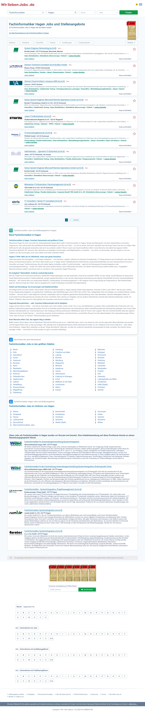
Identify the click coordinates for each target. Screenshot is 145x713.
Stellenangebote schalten (16, 694)
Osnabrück (102, 382)
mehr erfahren (29, 59)
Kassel (58, 390)
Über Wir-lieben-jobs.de (63, 694)
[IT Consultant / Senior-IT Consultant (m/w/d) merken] (134, 202)
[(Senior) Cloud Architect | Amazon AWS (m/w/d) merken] (134, 82)
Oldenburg (17, 392)
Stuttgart (101, 352)
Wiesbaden (102, 368)
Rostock (16, 374)
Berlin (15, 350)
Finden (128, 12)
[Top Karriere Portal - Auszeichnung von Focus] (72, 573)
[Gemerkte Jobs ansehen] (136, 4)
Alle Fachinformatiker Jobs (24, 425)
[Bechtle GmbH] (16, 50)
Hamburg (59, 350)
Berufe (19, 607)
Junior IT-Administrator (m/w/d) (37, 116)
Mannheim (17, 368)
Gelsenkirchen (18, 376)
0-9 (51, 638)
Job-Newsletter (88, 589)
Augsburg (59, 368)
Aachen (101, 390)
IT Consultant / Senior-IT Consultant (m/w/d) (43, 201)
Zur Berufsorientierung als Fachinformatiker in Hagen (29, 33)
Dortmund (102, 355)
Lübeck (16, 382)
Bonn (15, 366)
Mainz (57, 387)
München (101, 350)
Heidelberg (17, 385)
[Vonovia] (16, 83)
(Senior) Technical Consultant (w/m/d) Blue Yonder (45, 65)
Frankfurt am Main (62, 352)
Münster (58, 366)
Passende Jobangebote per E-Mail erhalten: (63, 586)
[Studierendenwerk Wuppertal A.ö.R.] (16, 118)
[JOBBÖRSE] (17, 4)
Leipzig (58, 355)
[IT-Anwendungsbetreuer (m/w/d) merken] (134, 134)
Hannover (17, 360)
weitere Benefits (74, 56)
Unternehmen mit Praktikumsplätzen (34, 670)
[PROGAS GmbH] (16, 134)
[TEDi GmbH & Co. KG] (16, 186)
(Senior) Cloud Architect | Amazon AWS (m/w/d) (44, 81)
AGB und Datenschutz (81, 694)
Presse (104, 694)
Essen (15, 358)
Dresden (101, 358)
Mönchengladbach (20, 371)
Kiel (99, 374)
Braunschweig (18, 387)
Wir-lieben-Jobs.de (115, 694)
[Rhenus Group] (16, 66)
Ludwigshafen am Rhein (107, 379)
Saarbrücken (18, 379)
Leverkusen (60, 385)
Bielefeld (101, 363)
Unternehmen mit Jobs (28, 628)
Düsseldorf (17, 355)
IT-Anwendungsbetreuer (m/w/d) (38, 133)
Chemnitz (101, 376)
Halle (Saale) (103, 385)
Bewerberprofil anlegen (46, 694)
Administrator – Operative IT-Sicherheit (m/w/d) (44, 151)
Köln (15, 352)
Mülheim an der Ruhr (63, 382)
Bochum (16, 363)
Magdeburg (17, 390)
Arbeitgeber (31, 694)
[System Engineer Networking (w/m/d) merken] (134, 49)
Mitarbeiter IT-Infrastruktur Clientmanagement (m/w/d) (47, 184)
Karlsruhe (101, 366)
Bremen (58, 358)
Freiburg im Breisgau (63, 376)
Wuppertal (59, 363)
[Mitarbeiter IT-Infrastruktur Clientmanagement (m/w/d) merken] (134, 185)
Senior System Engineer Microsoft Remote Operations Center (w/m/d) (53, 100)
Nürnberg (59, 360)
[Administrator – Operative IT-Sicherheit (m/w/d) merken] (134, 152)
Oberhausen (60, 374)
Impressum (94, 694)
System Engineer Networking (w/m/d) (40, 48)
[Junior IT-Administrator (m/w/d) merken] (134, 117)
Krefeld (100, 371)
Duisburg (101, 360)
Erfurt (57, 379)
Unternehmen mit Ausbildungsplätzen (34, 649)
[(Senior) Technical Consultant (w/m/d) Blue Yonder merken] (134, 66)
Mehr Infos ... (133, 704)
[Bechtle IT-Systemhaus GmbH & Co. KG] (16, 101)
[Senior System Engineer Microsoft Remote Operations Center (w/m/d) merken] (134, 101)
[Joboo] (16, 153)
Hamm (58, 371)
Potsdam (101, 387)
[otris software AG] (16, 202)
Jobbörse (70, 710)
